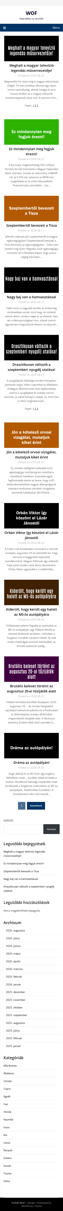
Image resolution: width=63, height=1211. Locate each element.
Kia (5, 1135)
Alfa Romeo (10, 1065)
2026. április (13, 961)
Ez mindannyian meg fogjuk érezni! (24, 863)
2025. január (13, 1046)
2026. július (13, 938)
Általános (9, 1073)
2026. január (13, 984)
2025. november (15, 999)
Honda (7, 1111)
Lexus (7, 1142)
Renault (8, 1150)
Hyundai (8, 1119)
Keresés (8, 820)
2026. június (13, 946)
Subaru (8, 1158)
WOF (31, 13)
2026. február (14, 976)
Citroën (8, 1081)
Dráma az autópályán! (31, 762)
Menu (56, 28)
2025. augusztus (15, 1023)
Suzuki (7, 1165)
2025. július (13, 1030)
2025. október (14, 1007)
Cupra (7, 1088)
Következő (36, 805)
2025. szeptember (16, 1015)
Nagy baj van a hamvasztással (31, 297)
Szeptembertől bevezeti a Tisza (31, 225)
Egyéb (7, 1096)
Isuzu (7, 1127)
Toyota (7, 1173)
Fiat (6, 1104)
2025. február (14, 1038)
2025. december (15, 992)
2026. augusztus (15, 930)
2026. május (13, 953)
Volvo (7, 1181)
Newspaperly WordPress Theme (36, 1204)
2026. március (14, 969)
